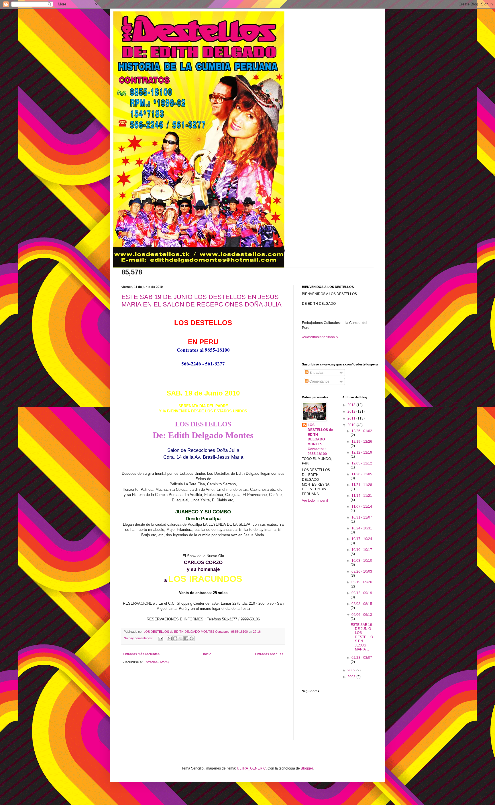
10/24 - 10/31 (361, 528)
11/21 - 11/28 (361, 485)
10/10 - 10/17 (361, 550)
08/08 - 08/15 (361, 604)
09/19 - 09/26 (361, 582)
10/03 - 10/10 (361, 561)
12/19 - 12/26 (361, 442)
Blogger (307, 768)
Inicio (207, 654)
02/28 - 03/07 (361, 658)
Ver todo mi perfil (315, 501)
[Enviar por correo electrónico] (170, 638)
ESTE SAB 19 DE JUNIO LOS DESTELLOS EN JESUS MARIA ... (362, 637)
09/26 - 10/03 (361, 571)
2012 (351, 412)
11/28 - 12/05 (361, 474)
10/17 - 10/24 (361, 539)
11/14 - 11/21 (361, 496)
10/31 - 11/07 (361, 517)
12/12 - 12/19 (361, 452)
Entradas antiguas (269, 654)
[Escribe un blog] (175, 638)
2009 (351, 670)
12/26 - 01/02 (361, 431)
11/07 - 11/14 (361, 507)
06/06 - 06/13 (361, 615)
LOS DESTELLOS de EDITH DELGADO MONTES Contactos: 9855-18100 (320, 439)
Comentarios (319, 381)
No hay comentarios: (139, 638)
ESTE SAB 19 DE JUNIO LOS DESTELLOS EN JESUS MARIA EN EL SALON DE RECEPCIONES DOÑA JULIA (201, 300)
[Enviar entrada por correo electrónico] (160, 638)
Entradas (316, 373)
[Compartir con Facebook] (186, 638)
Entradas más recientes (141, 654)
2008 (351, 677)
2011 (351, 418)
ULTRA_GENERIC (251, 768)
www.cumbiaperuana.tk (320, 337)
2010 (351, 425)
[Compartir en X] (181, 638)
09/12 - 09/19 (361, 593)
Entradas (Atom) (156, 662)
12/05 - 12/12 (361, 463)
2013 (351, 405)
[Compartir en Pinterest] (192, 638)
